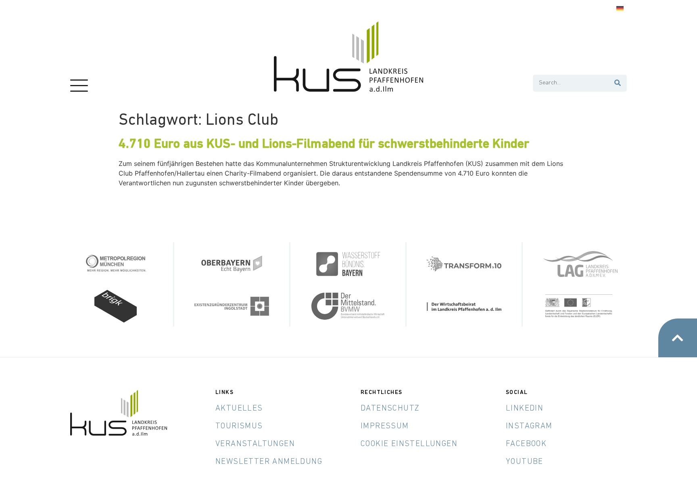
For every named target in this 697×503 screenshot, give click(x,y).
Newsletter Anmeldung (268, 462)
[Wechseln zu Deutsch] (620, 8)
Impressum (385, 426)
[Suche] (617, 83)
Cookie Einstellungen (409, 444)
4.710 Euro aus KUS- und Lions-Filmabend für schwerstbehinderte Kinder (324, 144)
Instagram (529, 426)
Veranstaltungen (255, 444)
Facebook (526, 444)
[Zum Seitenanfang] (677, 338)
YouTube (524, 462)
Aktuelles (239, 408)
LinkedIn (524, 408)
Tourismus (239, 426)
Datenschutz (390, 408)
